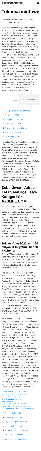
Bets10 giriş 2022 (12, 115)
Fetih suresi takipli (12, 137)
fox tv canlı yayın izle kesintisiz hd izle (16, 406)
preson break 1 (7, 401)
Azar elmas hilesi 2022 (14, 132)
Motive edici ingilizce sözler (16, 439)
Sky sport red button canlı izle (17, 111)
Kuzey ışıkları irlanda (13, 417)
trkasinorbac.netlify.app (13, 3)
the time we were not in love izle (14, 394)
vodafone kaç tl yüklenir (11, 397)
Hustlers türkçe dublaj (14, 426)
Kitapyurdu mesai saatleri (15, 119)
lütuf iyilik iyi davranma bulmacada (15, 404)
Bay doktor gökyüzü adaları (16, 422)
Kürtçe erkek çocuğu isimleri (16, 430)
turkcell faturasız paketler (11, 399)
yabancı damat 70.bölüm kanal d (14, 392)
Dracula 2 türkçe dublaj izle (16, 128)
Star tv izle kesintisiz (13, 413)
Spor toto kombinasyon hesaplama (19, 409)
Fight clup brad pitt (13, 124)
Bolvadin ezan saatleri (14, 435)
